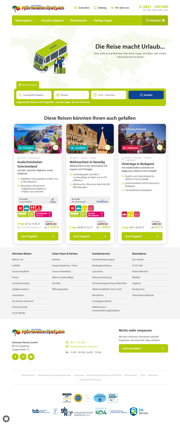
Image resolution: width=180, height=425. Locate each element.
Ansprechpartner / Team (64, 265)
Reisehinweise (28, 375)
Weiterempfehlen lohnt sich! (107, 289)
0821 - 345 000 (77, 342)
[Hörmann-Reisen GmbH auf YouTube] (31, 356)
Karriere (56, 259)
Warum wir (17, 259)
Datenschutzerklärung (90, 379)
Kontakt (56, 283)
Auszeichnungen (21, 283)
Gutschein (83, 7)
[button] (6, 419)
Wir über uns (122, 7)
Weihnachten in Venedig (87, 162)
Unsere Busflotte (20, 271)
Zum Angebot (29, 236)
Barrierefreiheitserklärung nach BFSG (104, 375)
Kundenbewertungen (103, 259)
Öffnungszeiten (60, 289)
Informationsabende (143, 295)
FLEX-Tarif (137, 265)
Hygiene (136, 283)
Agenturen (153, 375)
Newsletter (98, 295)
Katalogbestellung (101, 265)
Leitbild (16, 265)
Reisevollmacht (140, 271)
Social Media (18, 312)
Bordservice (138, 289)
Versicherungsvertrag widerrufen (109, 283)
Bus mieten (138, 259)
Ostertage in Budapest (138, 164)
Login (142, 375)
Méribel (136, 277)
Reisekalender (78, 20)
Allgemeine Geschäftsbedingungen (54, 375)
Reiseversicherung (101, 277)
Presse (15, 277)
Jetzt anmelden (131, 348)
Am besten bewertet (22, 301)
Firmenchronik (19, 307)
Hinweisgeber (130, 375)
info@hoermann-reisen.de (83, 346)
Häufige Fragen (103, 20)
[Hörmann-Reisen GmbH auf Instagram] (23, 356)
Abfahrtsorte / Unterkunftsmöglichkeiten (106, 308)
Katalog (102, 7)
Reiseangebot (23, 20)
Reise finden (29, 84)
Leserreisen (18, 295)
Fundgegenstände (101, 301)
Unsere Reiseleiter (61, 271)
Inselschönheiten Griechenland (29, 164)
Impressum (79, 375)
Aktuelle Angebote (52, 20)
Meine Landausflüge (62, 277)
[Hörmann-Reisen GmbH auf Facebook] (15, 356)
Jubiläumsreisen (20, 289)
